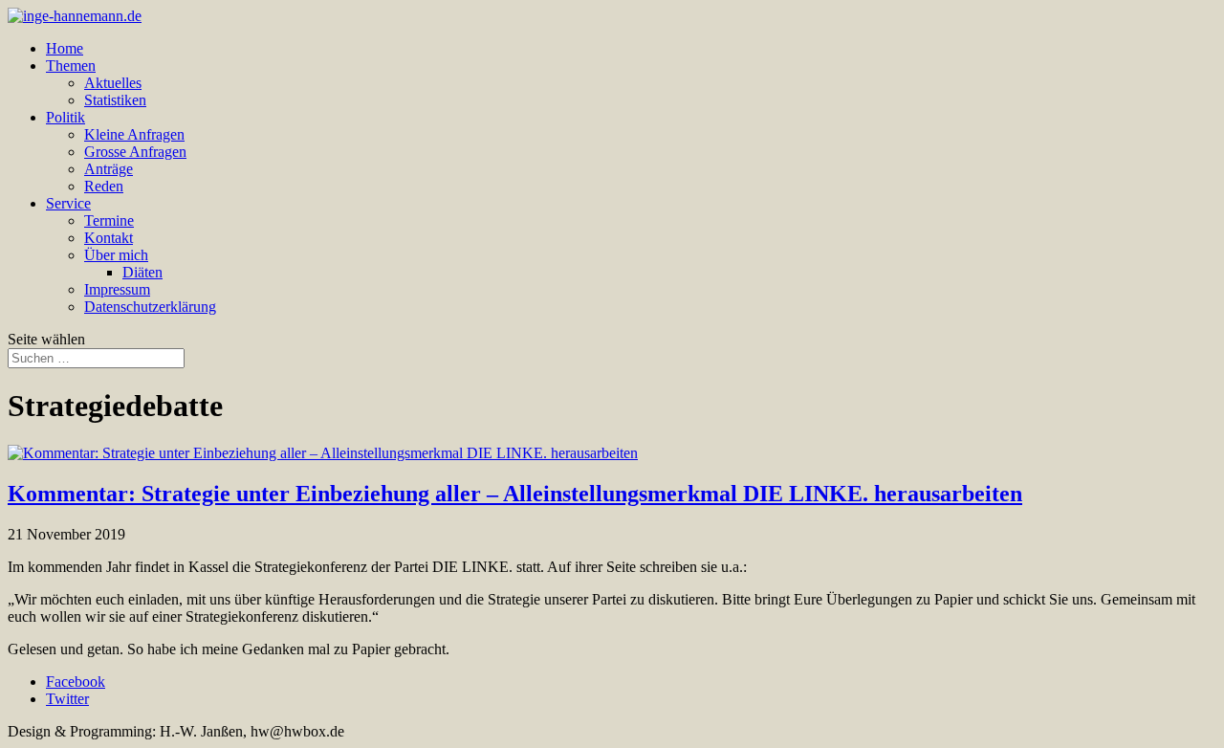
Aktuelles (113, 83)
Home (64, 48)
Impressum (117, 289)
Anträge (108, 169)
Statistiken (115, 100)
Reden (103, 186)
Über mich (116, 255)
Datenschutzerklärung (150, 306)
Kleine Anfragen (134, 134)
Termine (109, 220)
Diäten (142, 272)
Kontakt (108, 238)
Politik (65, 117)
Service (68, 203)
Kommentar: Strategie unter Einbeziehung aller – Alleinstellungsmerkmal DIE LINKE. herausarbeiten (515, 493)
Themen (71, 65)
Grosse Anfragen (135, 151)
